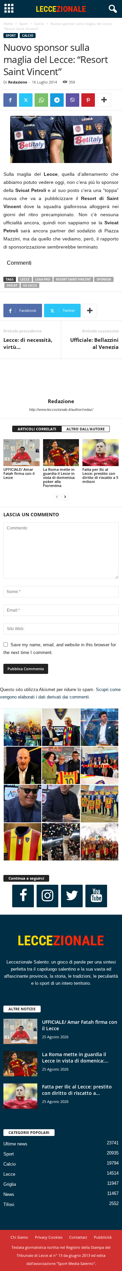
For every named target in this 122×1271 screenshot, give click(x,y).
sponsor (104, 279)
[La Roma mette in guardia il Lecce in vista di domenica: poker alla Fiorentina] (61, 452)
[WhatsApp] (41, 100)
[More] (104, 100)
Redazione (17, 82)
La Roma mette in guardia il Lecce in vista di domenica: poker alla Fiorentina (59, 477)
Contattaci (78, 1237)
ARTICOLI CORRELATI (37, 428)
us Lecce (30, 285)
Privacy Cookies (48, 1237)
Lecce (9, 1174)
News (8, 1194)
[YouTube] (96, 896)
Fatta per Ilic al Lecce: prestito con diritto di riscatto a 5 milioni (100, 475)
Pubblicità (102, 1237)
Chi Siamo (19, 1237)
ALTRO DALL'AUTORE (85, 428)
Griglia (9, 1184)
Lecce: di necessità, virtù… (27, 343)
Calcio (39, 23)
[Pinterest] (88, 100)
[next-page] (65, 496)
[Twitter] (26, 100)
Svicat (12, 285)
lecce (24, 279)
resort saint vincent (73, 279)
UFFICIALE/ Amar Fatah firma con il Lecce (19, 473)
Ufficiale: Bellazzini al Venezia (94, 343)
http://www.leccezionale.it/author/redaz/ (61, 410)
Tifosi (8, 1204)
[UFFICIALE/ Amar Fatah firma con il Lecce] (21, 452)
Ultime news (15, 1143)
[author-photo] (61, 378)
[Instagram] (47, 896)
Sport (23, 23)
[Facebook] (10, 100)
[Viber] (72, 100)
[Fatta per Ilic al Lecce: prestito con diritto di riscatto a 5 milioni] (100, 452)
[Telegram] (57, 100)
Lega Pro (42, 279)
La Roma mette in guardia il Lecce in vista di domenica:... (75, 1057)
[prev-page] (57, 496)
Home (8, 23)
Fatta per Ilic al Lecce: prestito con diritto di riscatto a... (77, 1089)
